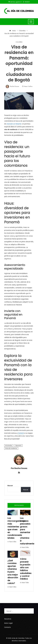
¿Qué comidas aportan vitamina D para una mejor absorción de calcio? (12, 572)
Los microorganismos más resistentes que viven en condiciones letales (16, 528)
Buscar (10, 485)
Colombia (19, 42)
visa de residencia (11, 448)
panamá (18, 445)
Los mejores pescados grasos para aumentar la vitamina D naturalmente (27, 531)
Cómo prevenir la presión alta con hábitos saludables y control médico (25, 569)
